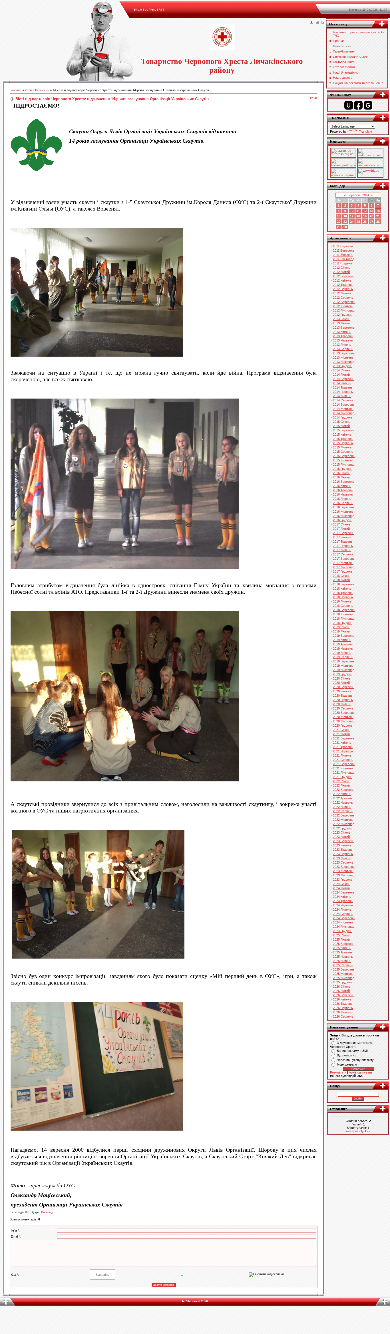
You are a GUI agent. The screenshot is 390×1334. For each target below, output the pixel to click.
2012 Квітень (342, 280)
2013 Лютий (341, 323)
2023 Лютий (341, 836)
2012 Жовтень (343, 306)
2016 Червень (343, 494)
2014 (28, 90)
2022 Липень (342, 807)
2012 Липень (342, 293)
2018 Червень (343, 597)
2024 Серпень (343, 913)
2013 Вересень (344, 353)
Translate (365, 131)
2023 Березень (343, 841)
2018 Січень (341, 575)
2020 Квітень (342, 691)
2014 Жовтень (343, 409)
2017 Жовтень (343, 563)
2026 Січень (341, 986)
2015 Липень (342, 447)
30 (345, 227)
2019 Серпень (343, 657)
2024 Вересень (344, 918)
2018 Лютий (341, 580)
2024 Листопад (343, 926)
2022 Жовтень (343, 819)
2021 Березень (343, 738)
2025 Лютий (341, 939)
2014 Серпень (343, 400)
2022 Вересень (344, 815)
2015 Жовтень (343, 460)
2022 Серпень (343, 811)
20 (371, 216)
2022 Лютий (341, 785)
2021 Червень (343, 751)
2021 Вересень (344, 764)
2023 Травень (343, 849)
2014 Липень (342, 396)
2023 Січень (341, 832)
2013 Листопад (343, 361)
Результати (338, 1072)
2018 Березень (343, 584)
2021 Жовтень (343, 768)
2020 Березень (343, 687)
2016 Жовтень (343, 511)
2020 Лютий (341, 682)
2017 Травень (343, 541)
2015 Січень (341, 421)
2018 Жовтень (343, 614)
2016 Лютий (341, 477)
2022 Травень (343, 798)
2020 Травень (343, 695)
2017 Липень (342, 550)
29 (338, 227)
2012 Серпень (343, 297)
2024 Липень (342, 909)
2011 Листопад (343, 259)
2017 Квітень (342, 537)
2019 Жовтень (343, 665)
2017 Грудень (342, 571)
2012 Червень (343, 289)
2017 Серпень (343, 554)
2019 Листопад (343, 670)
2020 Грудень (342, 725)
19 (365, 216)
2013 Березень (343, 327)
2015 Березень (343, 430)
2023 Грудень (342, 879)
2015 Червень (343, 443)
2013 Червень (343, 340)
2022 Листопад (343, 824)
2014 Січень (341, 370)
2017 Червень (343, 545)
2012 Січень (341, 267)
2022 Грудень (342, 828)
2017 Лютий (341, 528)
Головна (15, 90)
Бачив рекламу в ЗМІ (352, 1050)
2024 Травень (343, 901)
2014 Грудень (342, 417)
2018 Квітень (342, 588)
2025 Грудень (342, 982)
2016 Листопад (343, 516)
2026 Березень (343, 995)
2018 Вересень (344, 610)
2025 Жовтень (343, 973)
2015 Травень (343, 438)
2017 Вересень (344, 558)
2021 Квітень (342, 742)
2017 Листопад (343, 567)
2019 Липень (342, 652)
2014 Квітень (342, 383)
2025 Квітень (342, 948)
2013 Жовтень (343, 357)
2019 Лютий (341, 631)
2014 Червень (343, 391)
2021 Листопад (343, 772)
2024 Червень (343, 905)
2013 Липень (342, 344)
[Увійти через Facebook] (358, 105)
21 (378, 216)
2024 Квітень (342, 896)
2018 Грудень (342, 622)
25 (358, 221)
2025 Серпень (343, 965)
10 (351, 211)
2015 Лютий (341, 426)
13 (371, 211)
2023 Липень (342, 858)
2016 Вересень (344, 507)
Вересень (42, 90)
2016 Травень (343, 490)
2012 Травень (343, 284)
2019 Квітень (342, 640)
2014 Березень (343, 379)
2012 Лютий (341, 272)
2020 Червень (343, 700)
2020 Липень (342, 704)
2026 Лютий (341, 991)
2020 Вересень (344, 712)
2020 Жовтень (343, 717)
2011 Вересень (343, 250)
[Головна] (311, 22)
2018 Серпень (343, 605)
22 (338, 221)
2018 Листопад (343, 618)
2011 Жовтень (343, 254)
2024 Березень (343, 892)
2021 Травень (343, 747)
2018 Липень (342, 601)
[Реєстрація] (317, 22)
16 (345, 216)
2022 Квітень (342, 794)
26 (365, 221)
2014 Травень (343, 387)
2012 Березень (343, 276)
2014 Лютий (341, 374)
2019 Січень (341, 627)
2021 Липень (342, 755)
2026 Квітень (342, 999)
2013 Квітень (342, 332)
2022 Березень (343, 789)
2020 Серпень (343, 708)
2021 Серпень (343, 759)
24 (351, 221)
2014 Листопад (343, 413)
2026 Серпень (343, 1016)
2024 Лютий (341, 888)
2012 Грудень (342, 314)
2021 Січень (341, 729)
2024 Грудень (342, 931)
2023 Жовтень (343, 871)
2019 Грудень (342, 674)
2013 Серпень (343, 349)
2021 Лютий (341, 734)
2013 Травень (343, 336)
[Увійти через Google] (368, 105)
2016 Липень (342, 498)
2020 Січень (341, 678)
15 (338, 216)
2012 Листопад (343, 310)
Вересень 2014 (358, 195)
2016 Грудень (342, 520)
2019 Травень (343, 644)
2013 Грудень (342, 366)
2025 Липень (342, 961)
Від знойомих (346, 1055)
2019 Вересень (344, 661)
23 (345, 221)
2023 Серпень (343, 862)
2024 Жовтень (343, 922)
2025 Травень (343, 952)
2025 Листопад (343, 978)
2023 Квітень (342, 845)
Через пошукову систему (355, 1060)
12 (365, 211)
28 (378, 221)
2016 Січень (341, 473)
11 (358, 211)
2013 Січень (341, 319)
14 (54, 90)
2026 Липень (342, 1012)
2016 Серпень (343, 503)
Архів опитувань (361, 1072)
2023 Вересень (344, 866)
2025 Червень (343, 956)
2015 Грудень (342, 468)
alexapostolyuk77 (358, 1131)
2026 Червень (343, 1008)
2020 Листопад (343, 721)
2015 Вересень (344, 456)
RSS (162, 9)
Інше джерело (347, 1064)
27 (371, 221)
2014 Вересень (344, 404)
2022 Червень (343, 802)
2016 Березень (343, 481)
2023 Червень (343, 854)
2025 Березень (343, 943)
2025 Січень (341, 935)
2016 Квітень (342, 486)
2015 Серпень (343, 451)
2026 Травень (343, 1003)
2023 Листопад (343, 875)
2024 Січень (341, 884)
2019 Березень (343, 635)
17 (351, 216)
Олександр (47, 1212)
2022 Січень (341, 781)
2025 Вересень (344, 969)
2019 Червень (343, 648)
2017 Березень (343, 533)
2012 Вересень (344, 302)
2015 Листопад (343, 464)
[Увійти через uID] (348, 105)
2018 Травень (343, 593)
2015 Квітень (342, 434)
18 (358, 216)
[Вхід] (322, 22)
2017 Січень (341, 524)
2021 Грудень (342, 777)
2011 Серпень (343, 246)
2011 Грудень (342, 263)
